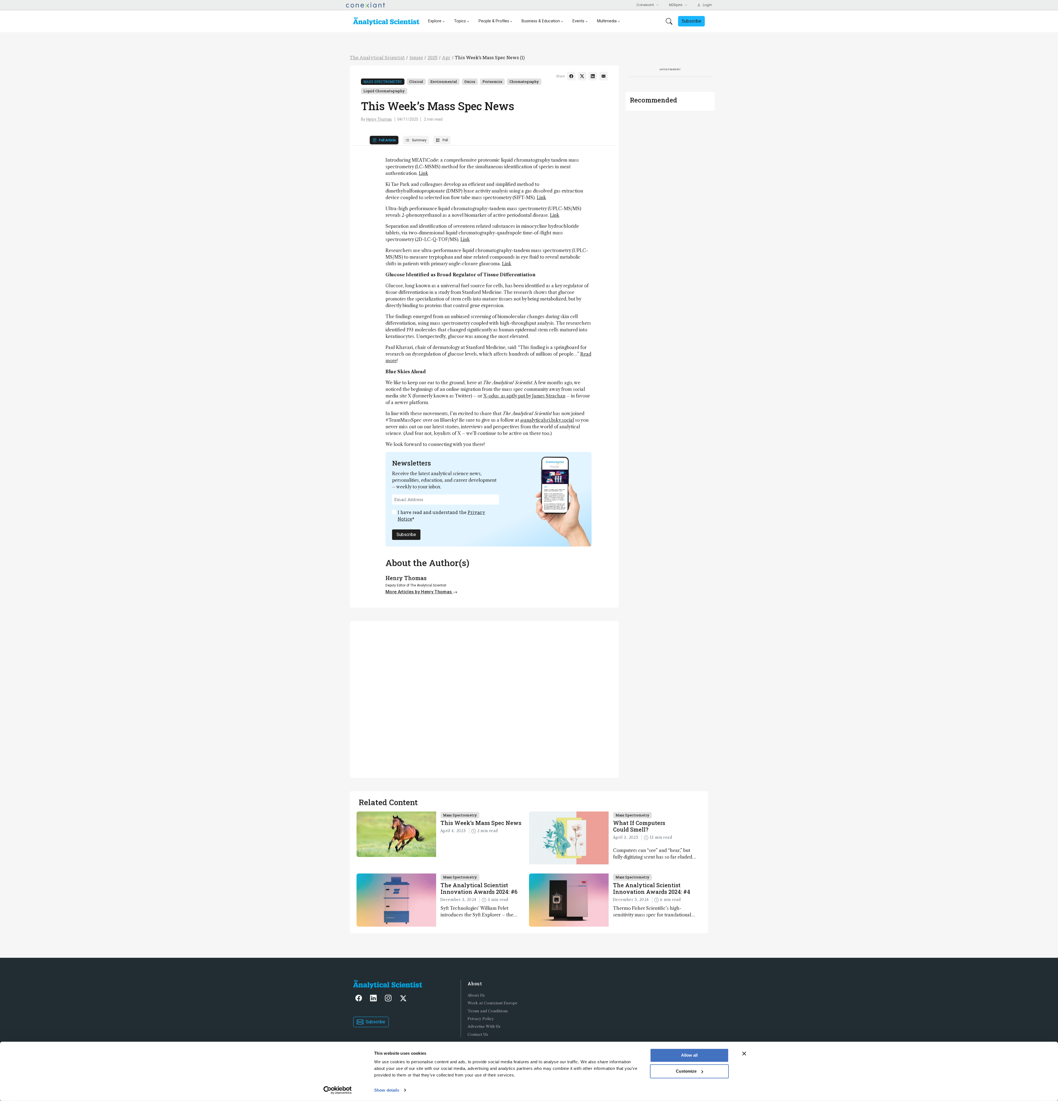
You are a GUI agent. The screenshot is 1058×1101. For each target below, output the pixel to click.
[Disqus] (484, 698)
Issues (416, 57)
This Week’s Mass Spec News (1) (490, 57)
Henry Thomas (379, 119)
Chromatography (524, 81)
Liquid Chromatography (384, 91)
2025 (433, 57)
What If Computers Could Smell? (639, 826)
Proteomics (492, 81)
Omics (469, 81)
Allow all (689, 1055)
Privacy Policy (481, 1018)
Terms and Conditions (488, 1011)
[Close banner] (744, 1053)
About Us (476, 995)
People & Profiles (494, 21)
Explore (434, 21)
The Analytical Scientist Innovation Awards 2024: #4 (651, 888)
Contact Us (478, 1034)
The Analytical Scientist (377, 57)
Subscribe (406, 534)
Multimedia (607, 21)
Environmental (443, 81)
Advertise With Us (484, 1026)
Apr (446, 57)
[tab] (384, 140)
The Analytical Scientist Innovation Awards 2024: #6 (479, 888)
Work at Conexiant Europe (492, 1003)
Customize (686, 1071)
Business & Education (541, 21)
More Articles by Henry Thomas (419, 591)
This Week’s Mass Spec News (481, 822)
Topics (460, 21)
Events (578, 21)
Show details (386, 1090)
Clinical (416, 81)
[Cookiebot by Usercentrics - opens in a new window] (338, 1090)
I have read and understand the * (441, 515)
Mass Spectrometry (382, 81)
